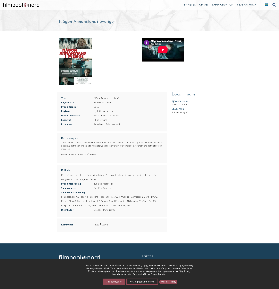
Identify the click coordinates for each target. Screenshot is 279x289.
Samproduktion (222, 5)
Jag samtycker (114, 281)
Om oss (204, 5)
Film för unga (246, 5)
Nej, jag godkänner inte (142, 281)
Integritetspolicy (168, 282)
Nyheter (190, 5)
